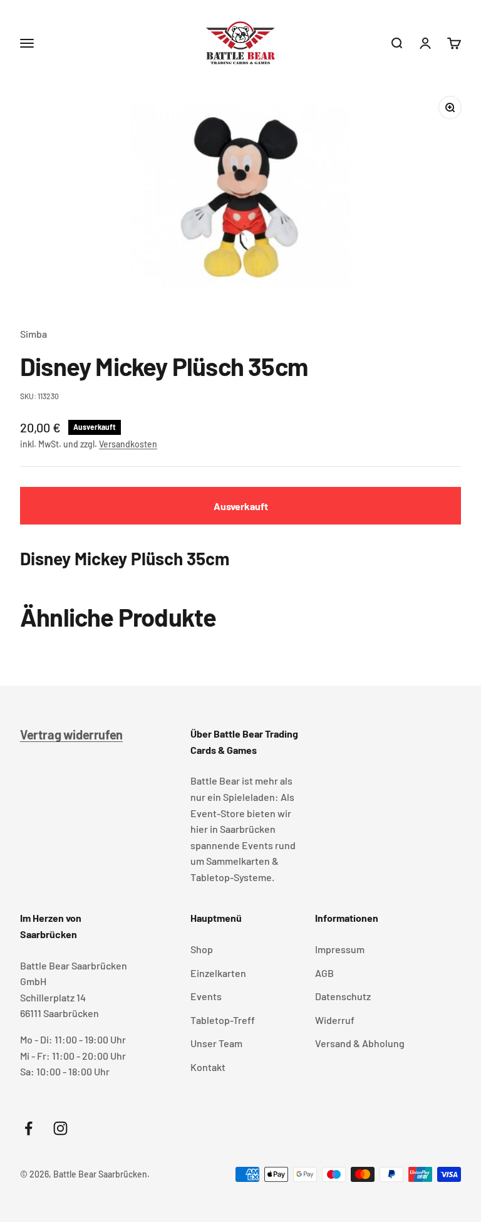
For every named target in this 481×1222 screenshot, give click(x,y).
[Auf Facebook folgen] (28, 1128)
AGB (324, 973)
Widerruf (334, 1020)
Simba (33, 334)
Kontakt (207, 1067)
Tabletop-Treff (222, 1020)
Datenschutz (343, 996)
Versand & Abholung (360, 1043)
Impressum (340, 949)
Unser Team (216, 1043)
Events (206, 996)
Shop (201, 949)
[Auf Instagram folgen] (60, 1128)
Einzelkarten (218, 973)
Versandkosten (128, 444)
